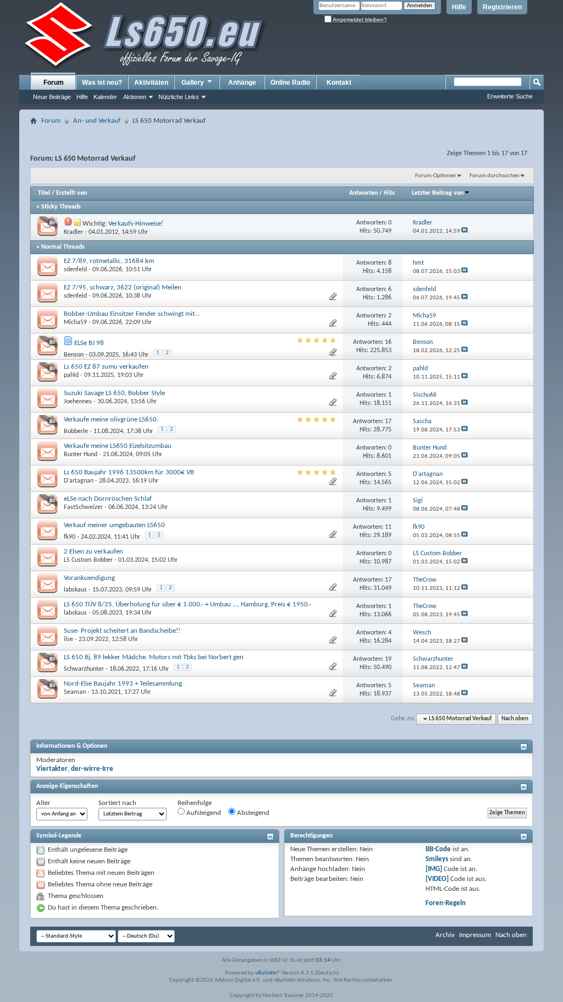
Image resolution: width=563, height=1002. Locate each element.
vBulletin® (267, 973)
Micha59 (75, 322)
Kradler (73, 232)
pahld (71, 375)
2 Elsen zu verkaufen (93, 551)
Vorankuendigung (89, 578)
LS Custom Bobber (88, 560)
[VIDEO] (437, 879)
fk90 (69, 537)
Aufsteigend (203, 813)
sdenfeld (75, 269)
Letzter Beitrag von (437, 193)
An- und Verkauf (96, 120)
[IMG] (434, 869)
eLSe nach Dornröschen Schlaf (108, 498)
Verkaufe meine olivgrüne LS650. (111, 419)
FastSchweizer (83, 507)
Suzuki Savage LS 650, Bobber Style (114, 393)
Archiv (445, 935)
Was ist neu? (102, 82)
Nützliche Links (178, 97)
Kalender (105, 97)
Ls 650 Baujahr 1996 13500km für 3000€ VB (129, 472)
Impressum (475, 935)
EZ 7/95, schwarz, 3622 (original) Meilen (122, 287)
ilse (68, 639)
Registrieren (502, 7)
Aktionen (134, 97)
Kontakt (339, 82)
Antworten (363, 193)
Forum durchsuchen (495, 176)
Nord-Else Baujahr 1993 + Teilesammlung (123, 683)
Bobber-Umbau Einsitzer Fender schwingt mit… (132, 313)
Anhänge (242, 82)
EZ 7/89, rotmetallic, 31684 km (109, 261)
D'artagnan (78, 481)
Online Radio (290, 82)
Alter (43, 803)
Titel (44, 193)
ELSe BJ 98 (89, 343)
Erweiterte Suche (510, 96)
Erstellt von (71, 193)
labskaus (75, 590)
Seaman (75, 692)
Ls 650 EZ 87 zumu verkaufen (106, 366)
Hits (389, 193)
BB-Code (438, 849)
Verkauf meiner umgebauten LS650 (114, 525)
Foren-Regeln (446, 903)
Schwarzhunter (84, 669)
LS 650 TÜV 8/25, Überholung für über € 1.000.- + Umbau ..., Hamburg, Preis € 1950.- (187, 604)
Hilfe (459, 7)
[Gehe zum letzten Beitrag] (464, 231)
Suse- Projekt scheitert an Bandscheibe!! (122, 630)
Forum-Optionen (435, 176)
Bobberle (76, 431)
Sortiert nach (117, 803)
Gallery (192, 82)
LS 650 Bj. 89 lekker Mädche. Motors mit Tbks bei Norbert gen (154, 657)
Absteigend (252, 813)
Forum (53, 82)
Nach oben (514, 719)
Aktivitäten (151, 82)
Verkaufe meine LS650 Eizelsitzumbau (118, 446)
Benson (74, 355)
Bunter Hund (80, 454)
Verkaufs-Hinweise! (135, 223)
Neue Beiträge (52, 97)
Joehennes (78, 401)
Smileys (437, 859)
